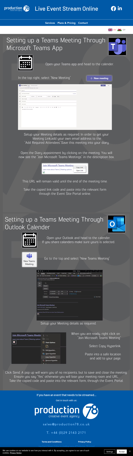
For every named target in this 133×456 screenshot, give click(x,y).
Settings (109, 451)
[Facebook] (113, 8)
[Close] (129, 451)
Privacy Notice (16, 452)
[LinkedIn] (119, 8)
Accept (122, 451)
